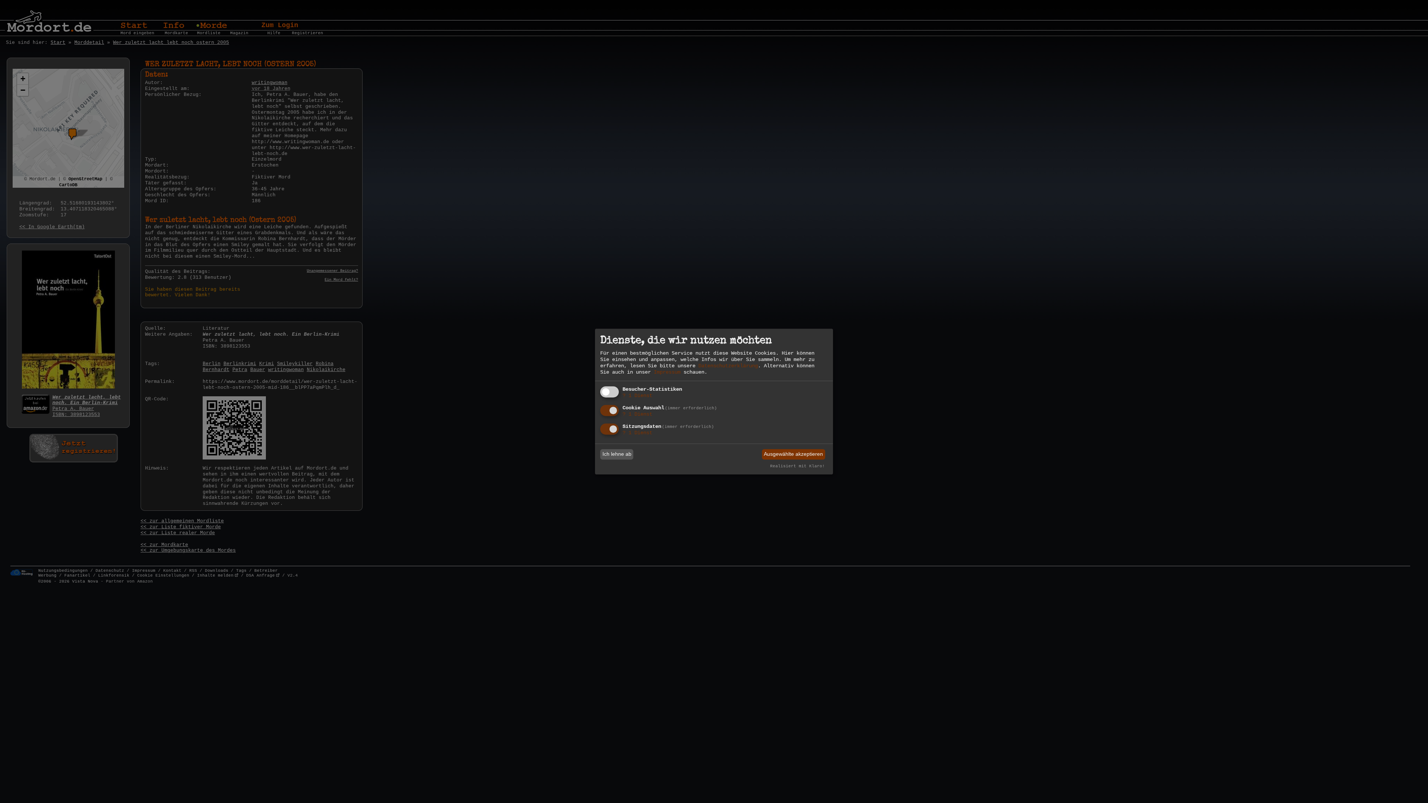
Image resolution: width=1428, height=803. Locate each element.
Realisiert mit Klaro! (797, 466)
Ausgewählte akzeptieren (793, 454)
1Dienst (637, 396)
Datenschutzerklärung (728, 366)
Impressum (667, 372)
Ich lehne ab (616, 454)
